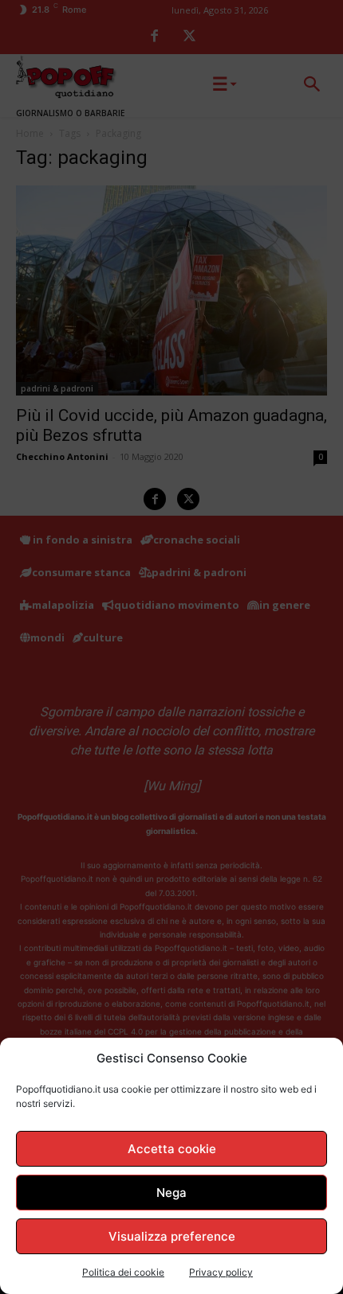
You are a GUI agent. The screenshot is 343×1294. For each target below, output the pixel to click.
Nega (171, 1192)
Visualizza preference (171, 1236)
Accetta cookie (172, 1148)
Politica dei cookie (123, 1272)
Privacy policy (221, 1272)
